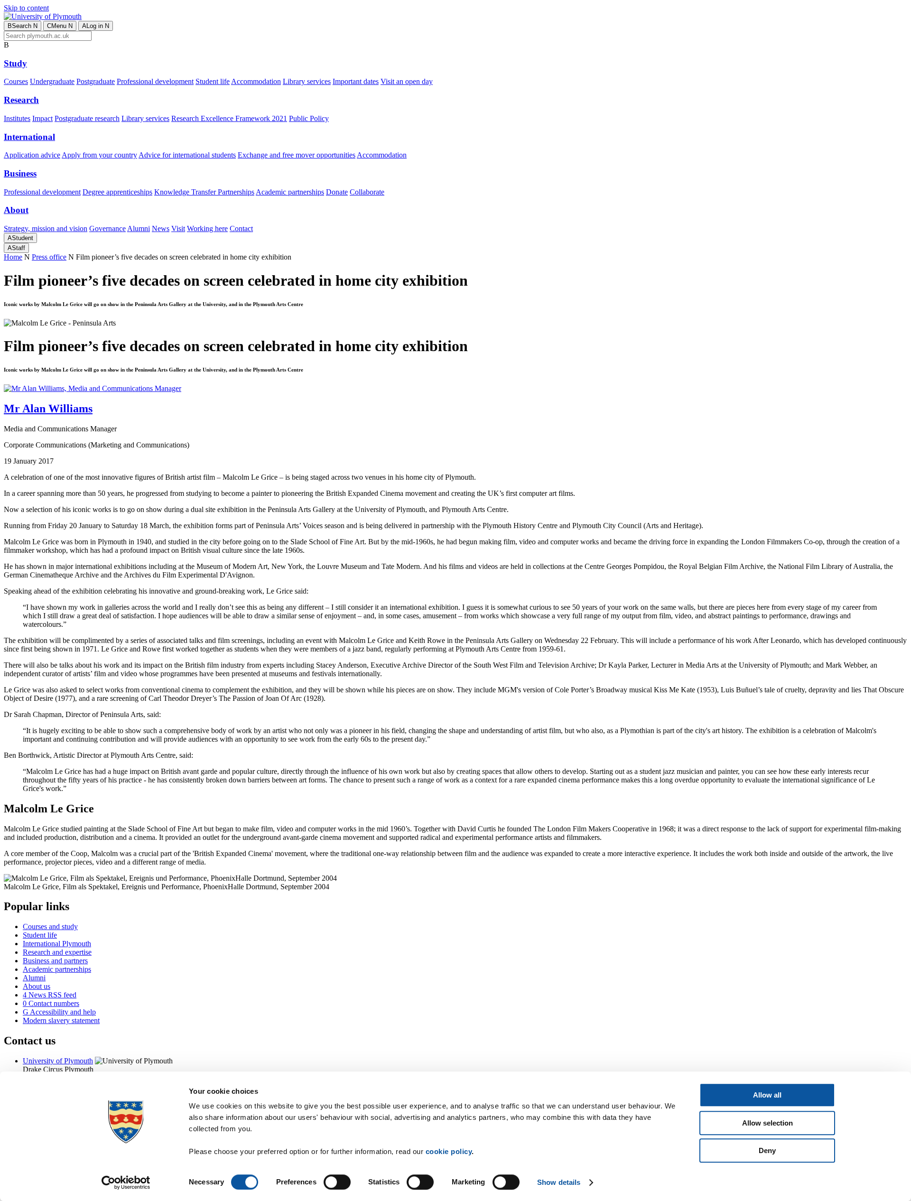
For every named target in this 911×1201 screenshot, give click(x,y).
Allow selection (767, 1123)
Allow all (767, 1095)
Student (20, 238)
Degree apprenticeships (117, 192)
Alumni (138, 228)
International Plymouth (57, 944)
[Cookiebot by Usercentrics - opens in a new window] (125, 1182)
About (16, 210)
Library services (307, 81)
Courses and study (50, 926)
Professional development (155, 81)
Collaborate (367, 192)
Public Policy (309, 118)
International (29, 137)
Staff (16, 247)
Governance (107, 228)
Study (15, 63)
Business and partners (55, 961)
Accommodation (256, 81)
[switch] (337, 1182)
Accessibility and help (59, 1012)
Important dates (356, 81)
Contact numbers (51, 1003)
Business (20, 173)
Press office (49, 257)
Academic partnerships (290, 192)
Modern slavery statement (61, 1020)
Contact (241, 228)
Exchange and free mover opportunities (296, 155)
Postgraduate (95, 81)
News (160, 228)
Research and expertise (57, 952)
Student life (212, 81)
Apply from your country (99, 155)
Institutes (17, 118)
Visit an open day (407, 81)
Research (21, 100)
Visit (178, 228)
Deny (767, 1150)
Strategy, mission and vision (45, 228)
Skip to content (26, 8)
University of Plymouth (58, 1061)
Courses (16, 81)
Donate (337, 192)
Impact (42, 118)
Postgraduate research (87, 118)
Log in (95, 25)
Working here (207, 228)
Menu (60, 25)
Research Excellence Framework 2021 (229, 118)
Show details (558, 1182)
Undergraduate (52, 81)
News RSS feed (49, 995)
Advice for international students (187, 155)
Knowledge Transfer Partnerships (204, 192)
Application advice (32, 155)
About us (36, 986)
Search (22, 25)
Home (13, 257)
